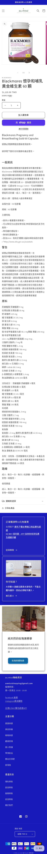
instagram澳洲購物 (13, 701)
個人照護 (9, 747)
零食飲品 (9, 753)
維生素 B (10, 596)
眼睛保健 (9, 735)
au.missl (20, 853)
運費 (10, 96)
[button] (3, 11)
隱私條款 (9, 781)
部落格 (8, 765)
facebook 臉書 (11, 697)
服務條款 (9, 793)
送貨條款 (10, 550)
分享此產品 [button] (9, 508)
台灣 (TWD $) (22, 834)
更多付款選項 (23, 129)
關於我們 (9, 805)
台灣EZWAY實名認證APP (16, 708)
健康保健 (9, 723)
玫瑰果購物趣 (18, 660)
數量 (3, 100)
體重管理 (9, 741)
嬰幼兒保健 (10, 759)
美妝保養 (9, 729)
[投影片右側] (29, 73)
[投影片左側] (18, 73)
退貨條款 (9, 787)
